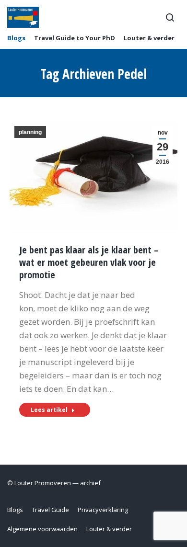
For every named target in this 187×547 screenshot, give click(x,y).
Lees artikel (49, 410)
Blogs (16, 38)
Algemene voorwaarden (42, 528)
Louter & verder (149, 38)
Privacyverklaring (103, 509)
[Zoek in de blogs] (170, 17)
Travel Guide (50, 509)
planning (30, 132)
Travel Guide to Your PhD (74, 38)
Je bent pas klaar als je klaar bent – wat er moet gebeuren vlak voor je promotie (89, 262)
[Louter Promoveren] (23, 17)
